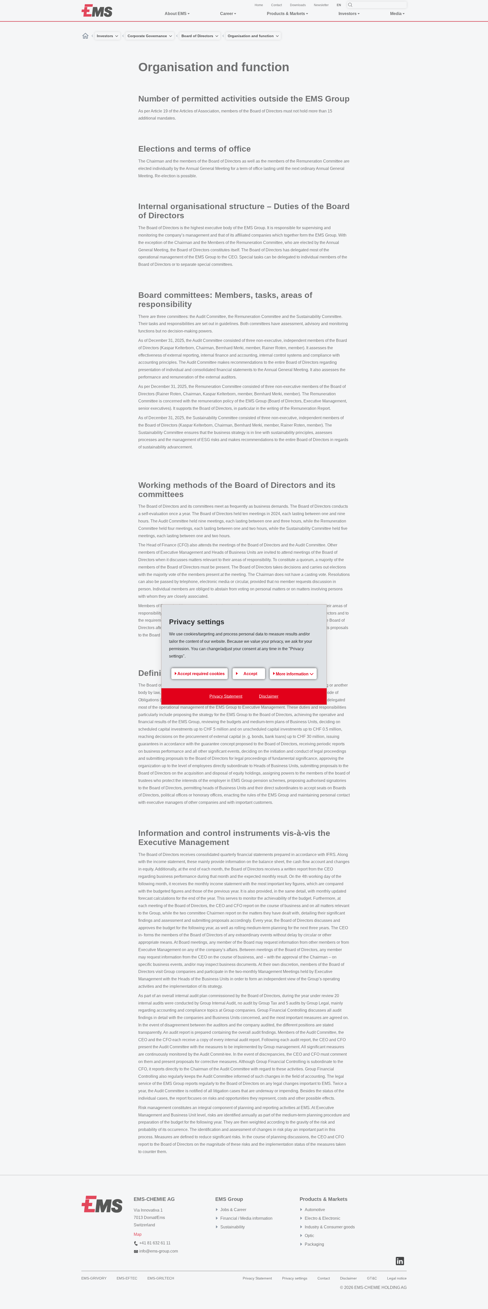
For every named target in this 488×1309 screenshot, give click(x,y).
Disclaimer (268, 696)
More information (293, 674)
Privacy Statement (225, 696)
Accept (250, 674)
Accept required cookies (201, 674)
